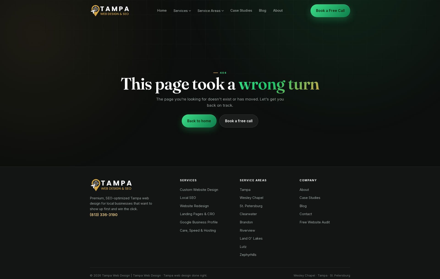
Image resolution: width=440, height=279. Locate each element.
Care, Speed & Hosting (198, 230)
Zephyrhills (248, 255)
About (278, 10)
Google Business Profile (199, 222)
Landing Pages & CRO (197, 214)
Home (162, 10)
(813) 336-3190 (104, 214)
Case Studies (241, 10)
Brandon (246, 222)
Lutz (243, 247)
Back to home (199, 121)
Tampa (245, 190)
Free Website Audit (315, 222)
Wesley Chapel (251, 198)
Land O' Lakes (251, 238)
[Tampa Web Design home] (110, 10)
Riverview (247, 230)
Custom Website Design (199, 190)
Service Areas (209, 11)
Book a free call (239, 121)
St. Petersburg (251, 206)
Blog (262, 10)
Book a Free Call (330, 10)
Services (180, 11)
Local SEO (188, 198)
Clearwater (248, 214)
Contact (306, 214)
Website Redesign (194, 206)
